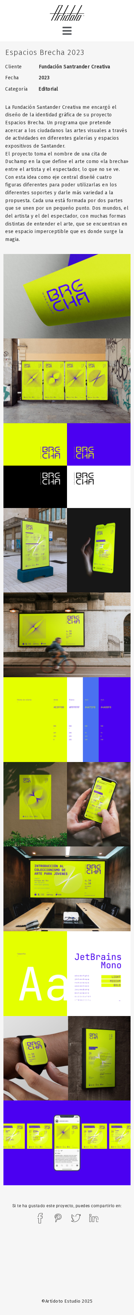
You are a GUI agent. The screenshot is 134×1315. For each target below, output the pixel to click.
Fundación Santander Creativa (46, 107)
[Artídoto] (67, 13)
